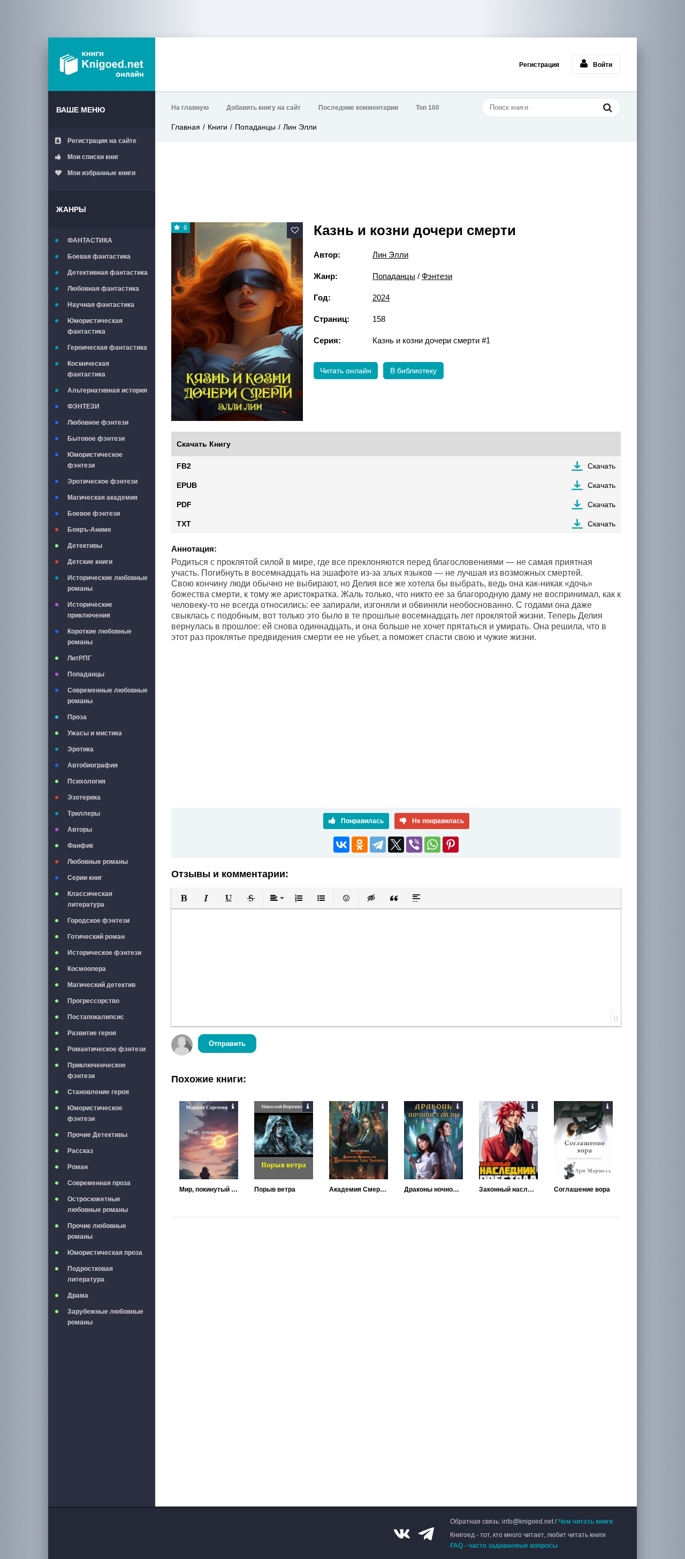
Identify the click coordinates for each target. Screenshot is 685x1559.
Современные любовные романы (107, 696)
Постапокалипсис (95, 1017)
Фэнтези (437, 276)
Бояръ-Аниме (89, 529)
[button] (183, 898)
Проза (77, 717)
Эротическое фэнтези (102, 481)
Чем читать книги (585, 1521)
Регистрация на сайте (101, 141)
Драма (77, 1295)
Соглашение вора (582, 1189)
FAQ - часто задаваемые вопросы (504, 1545)
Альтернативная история (107, 390)
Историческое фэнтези (104, 953)
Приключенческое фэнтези (96, 1070)
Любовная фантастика (103, 288)
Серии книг (84, 878)
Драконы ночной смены (433, 1189)
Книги (217, 127)
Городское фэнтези (98, 920)
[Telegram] (378, 845)
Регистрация (539, 65)
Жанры (71, 209)
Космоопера (86, 969)
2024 (381, 297)
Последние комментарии (358, 107)
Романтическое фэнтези (106, 1049)
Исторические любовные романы (107, 583)
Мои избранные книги (101, 173)
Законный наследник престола (508, 1189)
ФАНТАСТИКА (89, 240)
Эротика (80, 749)
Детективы (84, 545)
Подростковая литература (90, 1274)
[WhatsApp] (432, 845)
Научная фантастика (100, 304)
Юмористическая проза (104, 1252)
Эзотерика (84, 797)
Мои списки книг (93, 157)
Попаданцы (85, 674)
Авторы (79, 829)
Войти (602, 65)
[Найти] (607, 107)
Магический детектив (101, 985)
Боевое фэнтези (93, 513)
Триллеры (83, 813)
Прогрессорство (93, 1001)
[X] (396, 845)
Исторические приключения (89, 610)
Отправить (227, 1044)
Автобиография (92, 765)
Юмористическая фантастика (95, 326)
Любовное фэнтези (97, 422)
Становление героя (98, 1092)
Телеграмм (426, 1534)
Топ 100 (427, 107)
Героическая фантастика (107, 347)
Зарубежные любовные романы (105, 1317)
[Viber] (414, 845)
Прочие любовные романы (96, 1231)
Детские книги (89, 562)
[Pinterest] (451, 845)
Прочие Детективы (97, 1135)
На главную (190, 107)
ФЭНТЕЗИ (83, 406)
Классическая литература (89, 899)
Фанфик (80, 845)
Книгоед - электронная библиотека (101, 64)
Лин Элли (300, 127)
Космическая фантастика (88, 369)
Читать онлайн (345, 370)
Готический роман (96, 936)
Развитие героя (91, 1033)
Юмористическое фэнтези (95, 460)
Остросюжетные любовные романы (97, 1204)
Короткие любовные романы (99, 637)
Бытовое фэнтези (96, 438)
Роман (77, 1167)
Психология (86, 781)
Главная (185, 127)
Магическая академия (102, 497)
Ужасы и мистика (94, 733)
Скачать (601, 466)
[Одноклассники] (360, 845)
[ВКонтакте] (341, 845)
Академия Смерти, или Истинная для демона (358, 1189)
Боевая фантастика (99, 256)
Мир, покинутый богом (208, 1189)
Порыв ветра (274, 1189)
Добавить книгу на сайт (263, 107)
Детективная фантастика (107, 272)
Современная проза (99, 1183)
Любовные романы (97, 861)
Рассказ (80, 1151)
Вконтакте (402, 1534)
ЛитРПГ (79, 658)
